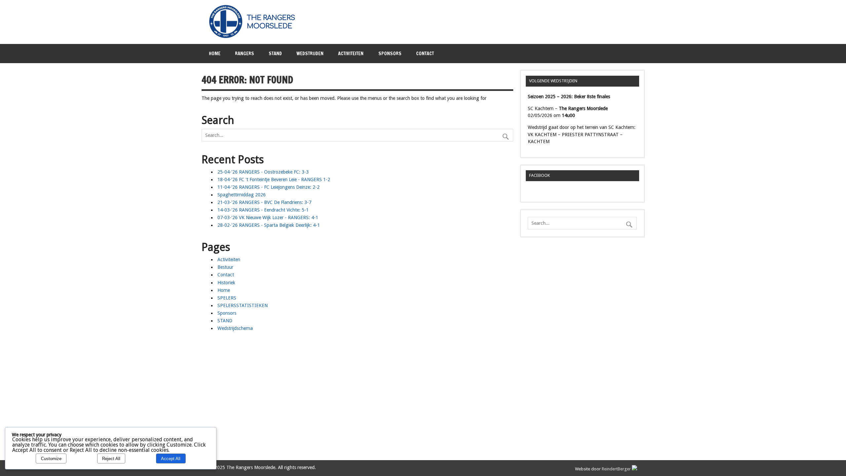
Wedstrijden (310, 53)
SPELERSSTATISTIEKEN (242, 305)
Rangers (244, 53)
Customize (51, 458)
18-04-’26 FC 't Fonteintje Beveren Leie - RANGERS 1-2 (273, 179)
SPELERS (226, 297)
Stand (275, 53)
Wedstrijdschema (235, 328)
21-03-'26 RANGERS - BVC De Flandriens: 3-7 (264, 202)
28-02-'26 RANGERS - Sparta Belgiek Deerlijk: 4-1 (268, 225)
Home (214, 53)
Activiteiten (351, 53)
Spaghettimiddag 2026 (241, 194)
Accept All (170, 458)
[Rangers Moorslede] (255, 36)
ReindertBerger (617, 468)
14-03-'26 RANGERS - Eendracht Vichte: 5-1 (263, 210)
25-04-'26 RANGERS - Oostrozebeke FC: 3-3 (263, 172)
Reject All (111, 458)
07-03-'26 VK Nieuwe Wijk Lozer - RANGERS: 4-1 (267, 217)
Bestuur (225, 267)
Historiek (226, 282)
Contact (425, 53)
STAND (224, 320)
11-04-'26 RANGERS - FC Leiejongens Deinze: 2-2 (268, 187)
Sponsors (390, 53)
